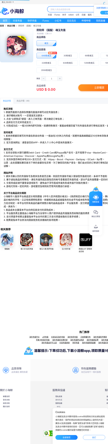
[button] (7, 2)
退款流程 (6, 403)
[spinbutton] (51, 79)
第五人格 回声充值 (46, 249)
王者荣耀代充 (85, 337)
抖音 (50, 14)
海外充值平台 (34, 337)
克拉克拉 (71, 20)
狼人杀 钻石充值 (27, 249)
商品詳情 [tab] (7, 101)
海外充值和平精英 (100, 337)
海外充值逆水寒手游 (60, 340)
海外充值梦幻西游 (77, 340)
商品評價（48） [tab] (24, 101)
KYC (58, 407)
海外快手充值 (73, 337)
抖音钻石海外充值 (58, 337)
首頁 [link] (2, 26)
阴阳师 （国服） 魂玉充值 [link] (29, 26)
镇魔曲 (7, 249)
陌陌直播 (100, 20)
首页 (5, 20)
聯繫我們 (6, 396)
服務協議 (58, 403)
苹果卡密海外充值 (43, 340)
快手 (64, 14)
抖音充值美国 (64, 343)
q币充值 (45, 337)
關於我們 (6, 407)
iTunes (57, 14)
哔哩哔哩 (86, 20)
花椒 (84, 14)
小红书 (58, 20)
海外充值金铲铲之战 (49, 343)
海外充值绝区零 (92, 340)
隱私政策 (58, 396)
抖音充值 (17, 20)
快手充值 (32, 20)
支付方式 (58, 400)
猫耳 (90, 14)
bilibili (71, 14)
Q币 (77, 14)
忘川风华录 (66, 249)
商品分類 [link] (11, 26)
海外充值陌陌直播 (88, 343)
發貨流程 (6, 400)
